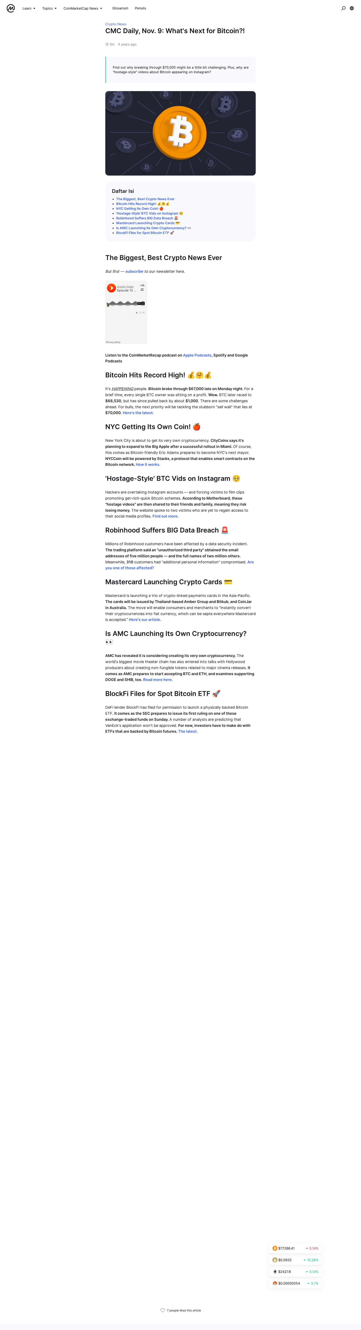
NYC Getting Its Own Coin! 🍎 (139, 208)
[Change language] (352, 8)
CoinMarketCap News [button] (81, 8)
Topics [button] (47, 8)
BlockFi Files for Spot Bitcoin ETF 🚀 (145, 233)
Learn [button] (27, 8)
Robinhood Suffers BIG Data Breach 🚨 (147, 218)
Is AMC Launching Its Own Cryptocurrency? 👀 (154, 228)
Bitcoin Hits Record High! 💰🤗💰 (143, 204)
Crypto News (115, 24)
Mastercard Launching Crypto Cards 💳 (148, 223)
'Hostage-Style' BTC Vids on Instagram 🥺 (149, 213)
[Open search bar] (343, 8)
